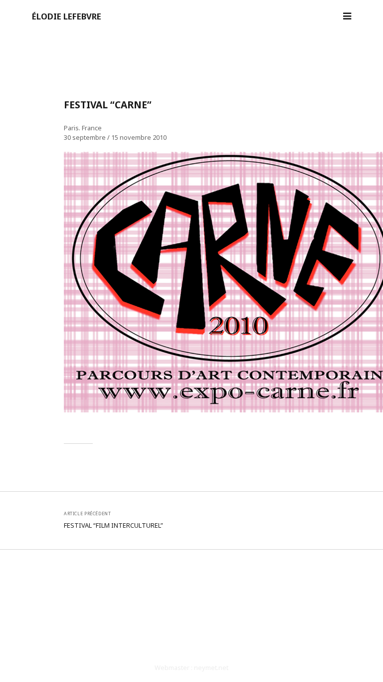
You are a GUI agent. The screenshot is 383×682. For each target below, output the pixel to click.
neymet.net (211, 667)
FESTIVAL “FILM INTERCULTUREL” (113, 525)
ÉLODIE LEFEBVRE (66, 16)
